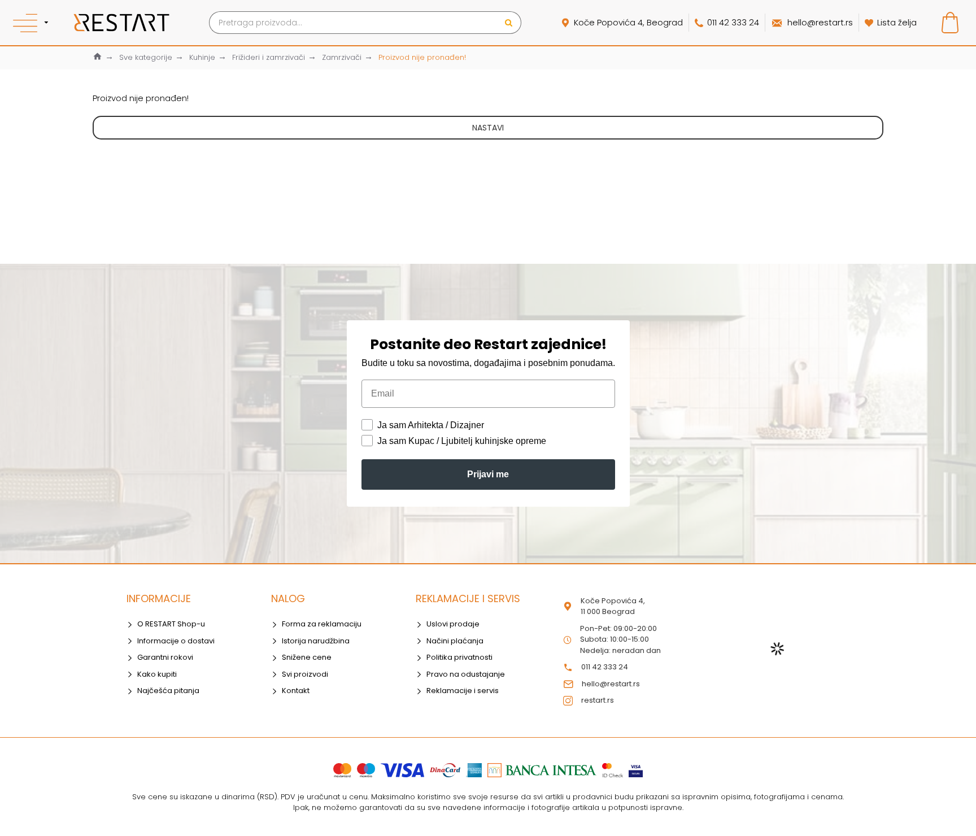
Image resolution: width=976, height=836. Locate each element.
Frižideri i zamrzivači (268, 57)
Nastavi (488, 127)
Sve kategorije (145, 57)
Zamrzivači (341, 57)
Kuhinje (202, 57)
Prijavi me (488, 474)
